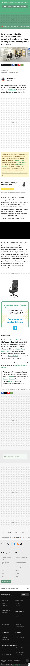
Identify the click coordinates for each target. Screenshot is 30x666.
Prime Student (13, 356)
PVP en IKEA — (7, 189)
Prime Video (20, 349)
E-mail (22, 65)
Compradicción (22, 162)
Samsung (4, 570)
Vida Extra (18, 605)
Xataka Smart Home (6, 610)
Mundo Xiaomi (5, 612)
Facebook (13, 65)
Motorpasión (18, 624)
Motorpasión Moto (20, 626)
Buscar (27, 588)
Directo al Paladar (6, 624)
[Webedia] (6, 596)
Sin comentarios (7, 64)
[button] (11, 78)
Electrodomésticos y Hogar (7, 558)
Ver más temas (6, 581)
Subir (23, 594)
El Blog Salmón (19, 634)
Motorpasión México (20, 654)
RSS (17, 543)
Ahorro (17, 576)
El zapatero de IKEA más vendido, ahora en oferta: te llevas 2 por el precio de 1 (16, 532)
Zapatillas (21, 26)
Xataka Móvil (5, 605)
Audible (3, 367)
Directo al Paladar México (7, 654)
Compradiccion (5, 639)
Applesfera (4, 607)
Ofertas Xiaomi (17, 537)
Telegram (17, 160)
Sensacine (18, 613)
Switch (17, 573)
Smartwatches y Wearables (6, 562)
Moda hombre (5, 567)
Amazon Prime (15, 340)
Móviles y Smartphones (22, 557)
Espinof (17, 616)
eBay (3, 573)
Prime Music (5, 351)
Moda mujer (19, 567)
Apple (17, 570)
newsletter (11, 381)
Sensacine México (19, 650)
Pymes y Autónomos (20, 637)
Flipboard (19, 65)
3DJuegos (18, 603)
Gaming (5, 26)
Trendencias (24, 389)
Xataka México (5, 647)
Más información (16, 664)
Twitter (16, 65)
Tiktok (21, 543)
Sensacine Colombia (20, 652)
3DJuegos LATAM (19, 647)
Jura (3, 576)
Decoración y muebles (13, 389)
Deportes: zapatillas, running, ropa (21, 562)
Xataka (3, 603)
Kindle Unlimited (20, 365)
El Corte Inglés (13, 26)
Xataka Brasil (5, 650)
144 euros (12, 90)
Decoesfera (4, 637)
